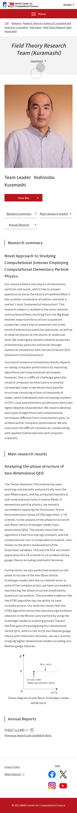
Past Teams (35, 27)
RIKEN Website (12, 774)
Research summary (19, 214)
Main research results (54, 214)
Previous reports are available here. (28, 735)
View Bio (23, 198)
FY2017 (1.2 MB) (14, 730)
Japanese (36, 61)
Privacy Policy (12, 767)
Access (67, 4)
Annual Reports (19, 225)
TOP (6, 23)
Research (16, 23)
